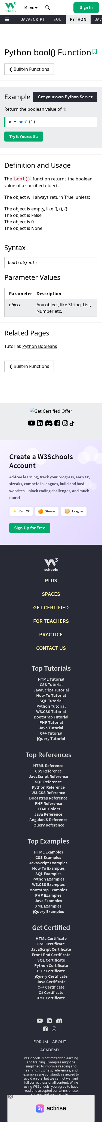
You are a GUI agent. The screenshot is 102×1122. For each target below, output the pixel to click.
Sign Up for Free (29, 528)
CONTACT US (51, 647)
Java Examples (48, 900)
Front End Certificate (51, 954)
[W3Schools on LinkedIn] (39, 424)
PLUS (51, 580)
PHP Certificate (51, 970)
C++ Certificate (51, 987)
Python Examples (48, 879)
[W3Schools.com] (51, 566)
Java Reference (48, 814)
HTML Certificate (51, 938)
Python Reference (48, 787)
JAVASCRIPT (33, 19)
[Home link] (10, 7)
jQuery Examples (48, 911)
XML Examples (48, 906)
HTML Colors (48, 808)
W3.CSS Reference (48, 792)
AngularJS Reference (48, 819)
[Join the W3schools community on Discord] (48, 424)
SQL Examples (48, 873)
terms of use (68, 1090)
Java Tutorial (51, 727)
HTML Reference (48, 765)
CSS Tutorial (51, 684)
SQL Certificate (51, 960)
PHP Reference (48, 803)
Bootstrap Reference (48, 798)
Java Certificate (51, 981)
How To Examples (48, 868)
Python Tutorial (51, 706)
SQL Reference (48, 781)
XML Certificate (51, 997)
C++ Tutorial (51, 733)
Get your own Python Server (65, 97)
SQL (57, 19)
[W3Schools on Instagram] (65, 424)
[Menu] (7, 19)
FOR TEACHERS (51, 620)
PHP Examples (48, 895)
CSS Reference (48, 771)
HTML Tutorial (51, 679)
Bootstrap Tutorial (51, 717)
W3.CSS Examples (48, 884)
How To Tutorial (51, 695)
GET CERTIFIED (51, 607)
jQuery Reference (48, 825)
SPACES (51, 593)
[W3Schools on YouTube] (31, 424)
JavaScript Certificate (51, 949)
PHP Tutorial (51, 722)
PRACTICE (51, 634)
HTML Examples (48, 852)
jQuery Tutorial (51, 738)
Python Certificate (51, 965)
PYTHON (78, 19)
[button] (47, 7)
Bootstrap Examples (48, 889)
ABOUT (59, 1041)
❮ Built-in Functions (29, 69)
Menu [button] (29, 7)
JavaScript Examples (48, 862)
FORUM (40, 1041)
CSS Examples (48, 857)
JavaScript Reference (48, 776)
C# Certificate (51, 992)
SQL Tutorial (51, 700)
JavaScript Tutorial (51, 690)
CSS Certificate (51, 943)
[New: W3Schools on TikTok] (72, 424)
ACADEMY (49, 1049)
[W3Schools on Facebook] (57, 424)
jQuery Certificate (51, 976)
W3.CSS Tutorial (51, 711)
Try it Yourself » (23, 136)
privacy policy (60, 1094)
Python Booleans (39, 346)
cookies (36, 1094)
